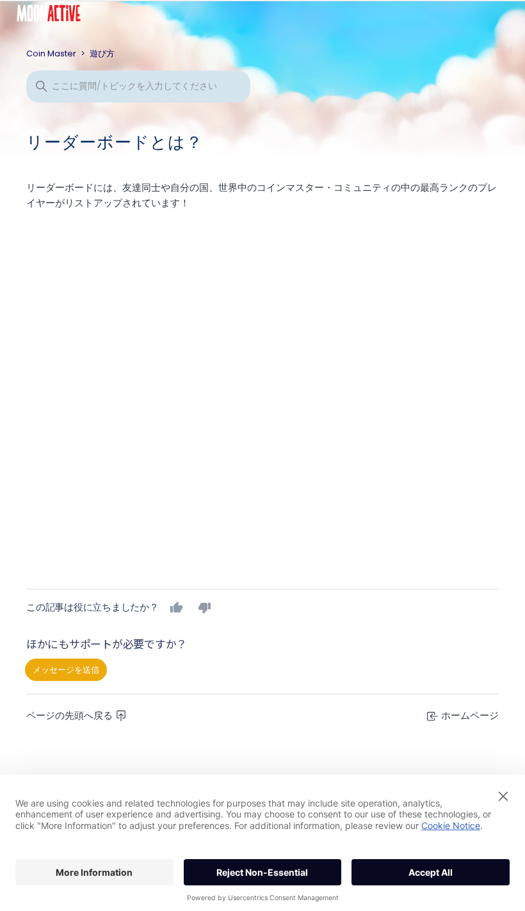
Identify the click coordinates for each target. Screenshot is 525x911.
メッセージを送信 (66, 670)
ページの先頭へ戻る (70, 715)
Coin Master (51, 53)
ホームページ (469, 715)
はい (177, 607)
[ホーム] (58, 16)
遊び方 (102, 53)
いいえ (205, 607)
